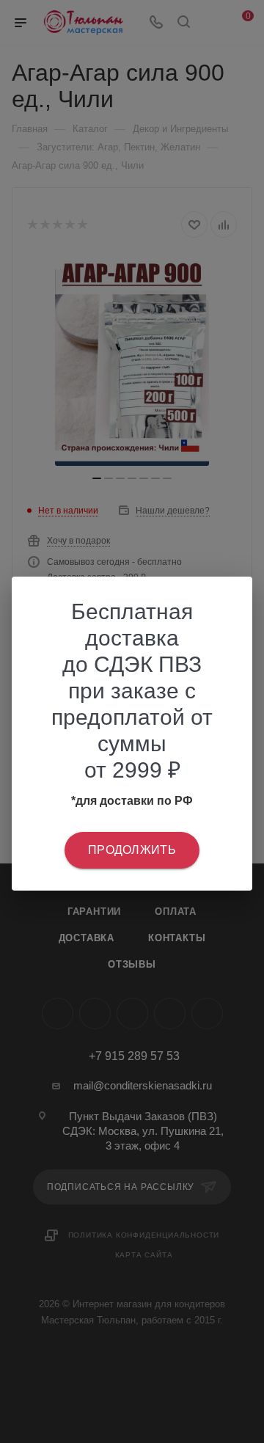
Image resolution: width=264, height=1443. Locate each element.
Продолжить (132, 850)
